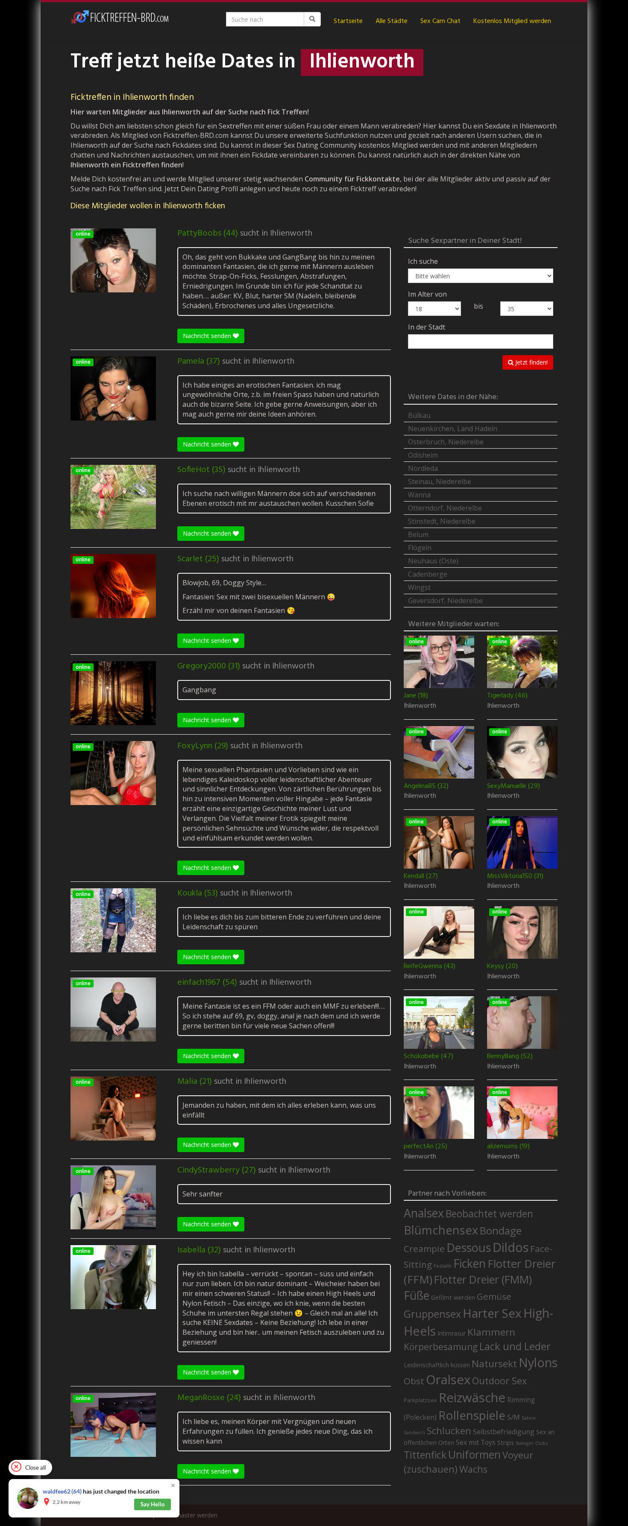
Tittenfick (425, 1455)
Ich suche (423, 261)
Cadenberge (427, 574)
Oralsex (448, 1379)
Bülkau (419, 415)
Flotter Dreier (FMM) (483, 1279)
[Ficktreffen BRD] (119, 21)
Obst (414, 1381)
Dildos (510, 1247)
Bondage (501, 1230)
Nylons (538, 1362)
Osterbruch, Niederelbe (446, 441)
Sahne (529, 1418)
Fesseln (443, 1265)
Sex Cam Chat (440, 21)
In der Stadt (426, 327)
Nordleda (423, 468)
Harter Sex (492, 1313)
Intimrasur (451, 1333)
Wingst (419, 587)
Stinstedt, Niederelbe (441, 521)
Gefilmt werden (453, 1297)
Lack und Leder (515, 1346)
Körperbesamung (441, 1347)
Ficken (469, 1263)
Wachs (473, 1469)
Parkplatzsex (420, 1400)
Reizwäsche (472, 1397)
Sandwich (414, 1433)
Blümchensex (441, 1230)
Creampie (424, 1249)
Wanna (419, 494)
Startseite (348, 21)
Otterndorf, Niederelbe (445, 508)
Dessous (468, 1247)
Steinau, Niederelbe (439, 481)
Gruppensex (432, 1314)
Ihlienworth (291, 233)
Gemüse (494, 1296)
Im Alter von (427, 294)
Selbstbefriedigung (503, 1431)
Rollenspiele (471, 1415)
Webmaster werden (190, 1515)
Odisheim (423, 455)
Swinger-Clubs (532, 1443)
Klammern (491, 1332)
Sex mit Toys (476, 1442)
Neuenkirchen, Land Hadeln (452, 428)
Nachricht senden (208, 336)
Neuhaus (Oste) (433, 561)
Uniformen (474, 1454)
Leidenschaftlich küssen (437, 1364)
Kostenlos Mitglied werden (512, 21)
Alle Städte (392, 21)
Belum (418, 534)
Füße (416, 1295)
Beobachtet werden (489, 1213)
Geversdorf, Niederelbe (445, 600)
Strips (505, 1442)
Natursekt (494, 1363)
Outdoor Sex (499, 1380)
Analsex (424, 1213)
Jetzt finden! (531, 362)
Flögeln (419, 547)
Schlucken (449, 1430)
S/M (513, 1417)
